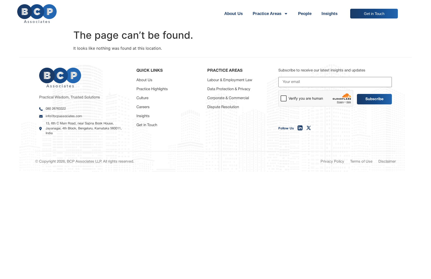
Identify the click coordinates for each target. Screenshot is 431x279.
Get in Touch (146, 125)
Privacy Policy (332, 161)
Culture (142, 98)
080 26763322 (56, 108)
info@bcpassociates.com (64, 116)
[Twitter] (308, 128)
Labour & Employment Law (229, 80)
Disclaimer (387, 161)
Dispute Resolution (223, 107)
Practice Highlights (152, 89)
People (305, 13)
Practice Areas (267, 13)
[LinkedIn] (300, 128)
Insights (329, 13)
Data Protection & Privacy (228, 89)
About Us (233, 13)
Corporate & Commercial (228, 98)
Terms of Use (361, 161)
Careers (143, 107)
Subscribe (374, 99)
